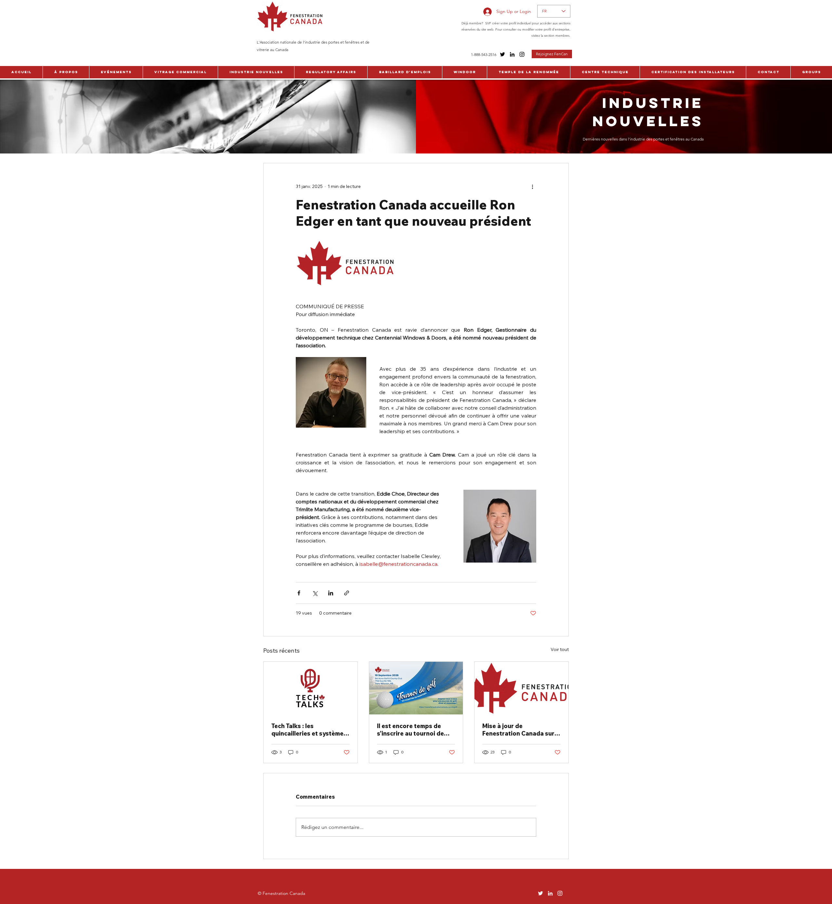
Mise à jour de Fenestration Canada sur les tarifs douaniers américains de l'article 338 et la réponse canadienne (520, 729)
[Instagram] (522, 54)
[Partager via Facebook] (299, 593)
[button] (66, 72)
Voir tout (560, 649)
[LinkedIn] (512, 54)
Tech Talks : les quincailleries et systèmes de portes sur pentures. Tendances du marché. (309, 729)
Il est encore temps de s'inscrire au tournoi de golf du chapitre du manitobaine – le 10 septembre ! (410, 729)
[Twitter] (502, 54)
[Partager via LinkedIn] (331, 593)
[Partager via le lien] (347, 593)
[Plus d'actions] (532, 187)
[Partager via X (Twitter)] (315, 593)
